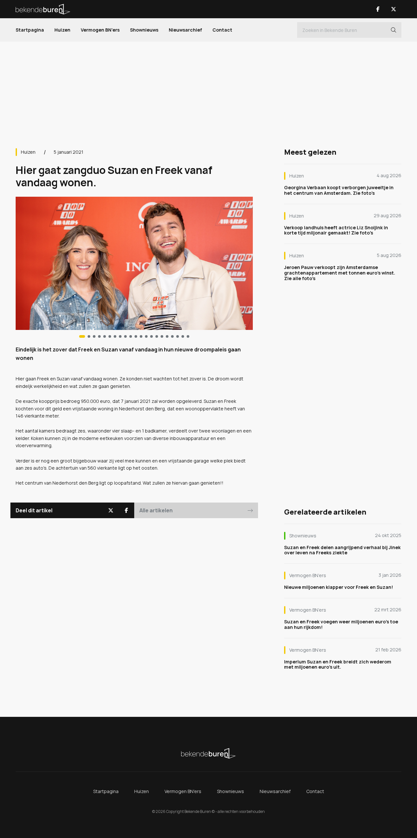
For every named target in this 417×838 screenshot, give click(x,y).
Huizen (62, 30)
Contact (222, 30)
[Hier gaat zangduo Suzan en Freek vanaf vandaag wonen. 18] (177, 336)
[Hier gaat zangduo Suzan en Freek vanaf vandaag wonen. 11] (141, 336)
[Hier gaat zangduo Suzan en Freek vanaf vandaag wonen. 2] (94, 336)
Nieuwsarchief (185, 30)
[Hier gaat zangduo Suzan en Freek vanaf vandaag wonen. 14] (156, 336)
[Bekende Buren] (43, 9)
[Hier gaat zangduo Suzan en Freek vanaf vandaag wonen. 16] (167, 336)
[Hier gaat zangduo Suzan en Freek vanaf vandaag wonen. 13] (151, 336)
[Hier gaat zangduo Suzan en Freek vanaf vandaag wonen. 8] (125, 336)
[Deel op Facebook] (126, 510)
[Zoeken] (393, 30)
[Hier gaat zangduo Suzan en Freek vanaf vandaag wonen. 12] (146, 336)
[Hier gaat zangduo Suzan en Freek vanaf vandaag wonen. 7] (120, 336)
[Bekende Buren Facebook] (378, 9)
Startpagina (30, 30)
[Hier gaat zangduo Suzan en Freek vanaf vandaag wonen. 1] (89, 336)
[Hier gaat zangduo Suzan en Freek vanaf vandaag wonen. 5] (109, 336)
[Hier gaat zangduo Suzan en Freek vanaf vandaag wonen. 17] (172, 336)
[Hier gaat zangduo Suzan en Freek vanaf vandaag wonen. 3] (99, 336)
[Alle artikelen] (188, 336)
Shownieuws (144, 30)
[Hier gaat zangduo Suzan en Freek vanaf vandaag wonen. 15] (162, 336)
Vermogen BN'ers (100, 30)
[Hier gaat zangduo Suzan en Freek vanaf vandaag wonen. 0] (82, 336)
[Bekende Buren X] (393, 9)
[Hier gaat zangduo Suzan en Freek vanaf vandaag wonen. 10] (136, 336)
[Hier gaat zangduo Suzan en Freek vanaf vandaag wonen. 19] (182, 336)
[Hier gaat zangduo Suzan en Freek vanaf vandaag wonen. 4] (104, 336)
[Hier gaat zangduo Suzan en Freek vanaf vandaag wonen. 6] (115, 336)
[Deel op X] (111, 510)
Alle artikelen (156, 510)
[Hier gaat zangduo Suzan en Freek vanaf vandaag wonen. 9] (130, 336)
